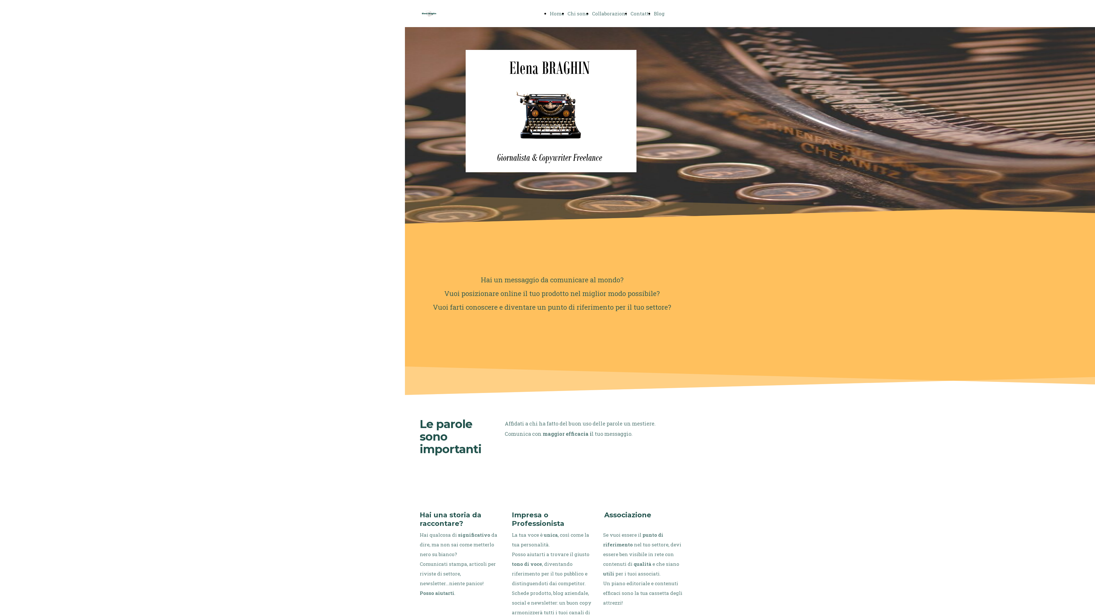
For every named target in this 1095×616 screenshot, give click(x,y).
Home (557, 13)
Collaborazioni (609, 13)
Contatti (640, 13)
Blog (659, 13)
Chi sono (578, 13)
